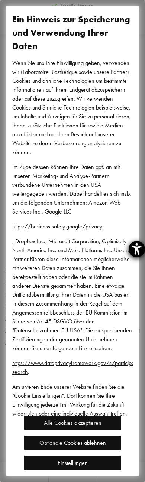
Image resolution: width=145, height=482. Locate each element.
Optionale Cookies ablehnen (72, 442)
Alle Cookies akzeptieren (73, 422)
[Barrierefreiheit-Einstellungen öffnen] (137, 249)
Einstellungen (73, 462)
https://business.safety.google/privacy (57, 226)
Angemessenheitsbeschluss (43, 312)
